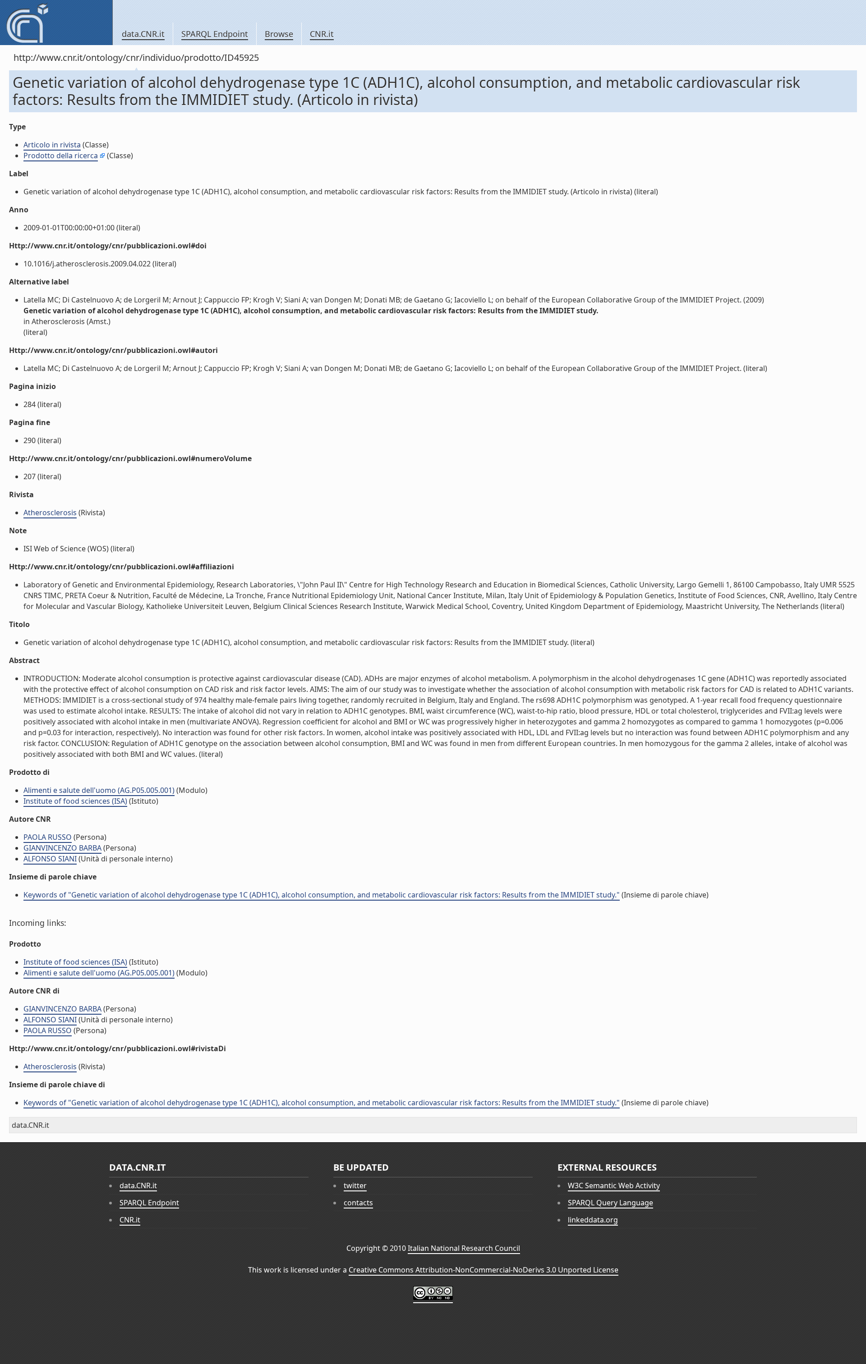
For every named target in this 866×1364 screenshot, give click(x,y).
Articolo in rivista (52, 145)
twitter (355, 1185)
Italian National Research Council (464, 1248)
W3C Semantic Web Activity (614, 1185)
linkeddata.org (593, 1220)
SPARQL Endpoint (214, 33)
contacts (358, 1203)
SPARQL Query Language (610, 1203)
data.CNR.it (143, 33)
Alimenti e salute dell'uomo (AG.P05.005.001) (99, 790)
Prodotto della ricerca (60, 155)
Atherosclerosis (50, 512)
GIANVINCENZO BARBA (62, 848)
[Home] (56, 22)
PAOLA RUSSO (47, 837)
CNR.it (322, 33)
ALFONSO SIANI (50, 859)
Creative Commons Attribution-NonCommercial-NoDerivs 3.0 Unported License (483, 1270)
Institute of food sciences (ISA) (75, 801)
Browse (279, 33)
